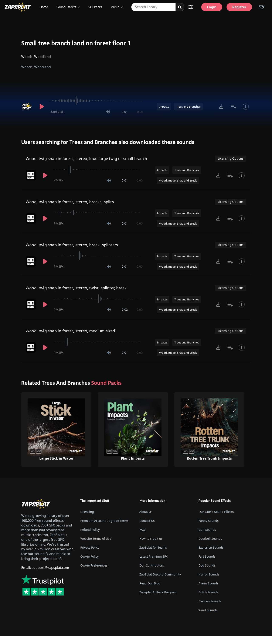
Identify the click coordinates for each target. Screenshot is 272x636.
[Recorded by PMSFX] (31, 175)
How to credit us (151, 538)
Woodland (42, 56)
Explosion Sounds (211, 547)
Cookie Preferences (94, 565)
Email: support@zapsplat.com (45, 567)
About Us (145, 512)
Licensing (87, 512)
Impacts (164, 106)
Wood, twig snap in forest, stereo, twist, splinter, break (76, 287)
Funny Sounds (208, 521)
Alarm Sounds (208, 583)
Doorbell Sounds (210, 538)
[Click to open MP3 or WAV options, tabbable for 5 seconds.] (221, 106)
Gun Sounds (207, 530)
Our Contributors (151, 565)
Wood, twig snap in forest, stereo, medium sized (70, 330)
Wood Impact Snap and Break (178, 180)
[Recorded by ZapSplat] (27, 106)
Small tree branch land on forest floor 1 (76, 43)
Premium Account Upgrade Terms (104, 521)
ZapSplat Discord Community (160, 574)
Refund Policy (90, 530)
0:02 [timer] (125, 309)
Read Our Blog (149, 583)
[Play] (41, 106)
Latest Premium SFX (153, 556)
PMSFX (58, 180)
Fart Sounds (206, 556)
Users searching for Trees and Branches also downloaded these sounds (107, 143)
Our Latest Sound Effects (216, 512)
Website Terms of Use (95, 538)
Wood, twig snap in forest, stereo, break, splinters (72, 244)
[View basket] (262, 7)
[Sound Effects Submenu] (80, 7)
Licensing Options (231, 158)
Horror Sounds (208, 574)
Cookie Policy (89, 556)
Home (44, 7)
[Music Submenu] (123, 7)
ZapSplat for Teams (153, 547)
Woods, (27, 56)
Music (114, 7)
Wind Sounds (207, 610)
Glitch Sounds (208, 592)
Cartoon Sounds (209, 601)
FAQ (142, 530)
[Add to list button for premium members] (233, 106)
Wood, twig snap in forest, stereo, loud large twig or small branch (86, 158)
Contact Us (147, 521)
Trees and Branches (188, 106)
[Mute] (108, 111)
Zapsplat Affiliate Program (158, 592)
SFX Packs (95, 7)
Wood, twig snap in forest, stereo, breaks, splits (70, 201)
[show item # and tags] (246, 106)
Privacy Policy (89, 547)
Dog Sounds (207, 565)
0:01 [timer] (125, 112)
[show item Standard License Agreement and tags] (241, 175)
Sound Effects (66, 7)
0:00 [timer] (140, 112)
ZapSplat (57, 112)
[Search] (180, 7)
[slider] (97, 100)
